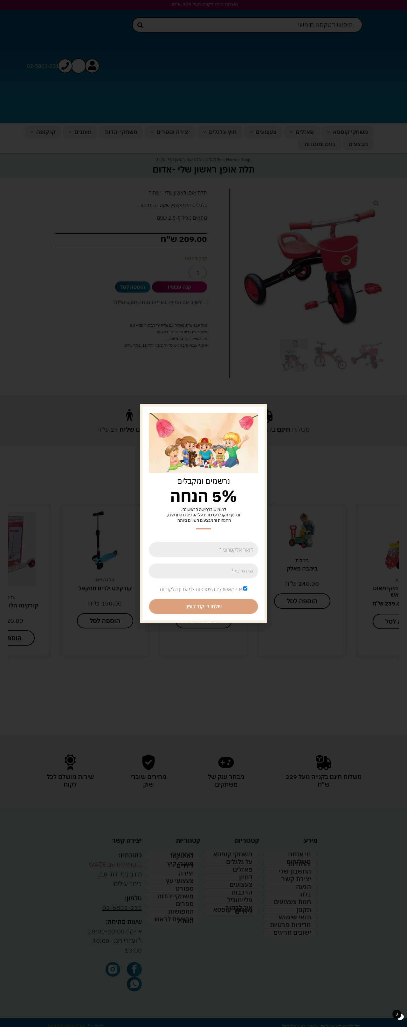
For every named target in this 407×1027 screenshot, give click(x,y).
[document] (203, 513)
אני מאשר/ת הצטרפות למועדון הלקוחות (201, 589)
